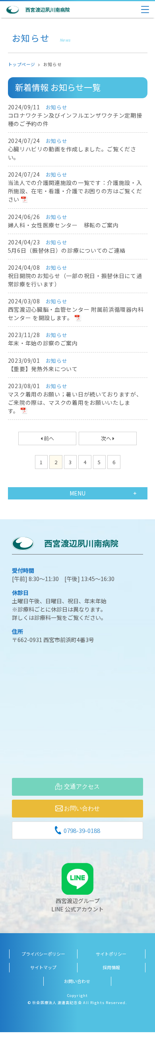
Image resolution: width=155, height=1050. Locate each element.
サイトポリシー (111, 954)
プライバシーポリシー (43, 954)
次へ (106, 438)
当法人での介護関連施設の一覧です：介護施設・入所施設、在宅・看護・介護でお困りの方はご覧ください (75, 191)
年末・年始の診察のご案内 (43, 343)
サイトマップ (43, 967)
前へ (48, 438)
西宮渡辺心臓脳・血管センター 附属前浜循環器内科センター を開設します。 (76, 313)
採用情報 (111, 967)
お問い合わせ (77, 981)
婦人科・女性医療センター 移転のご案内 (63, 225)
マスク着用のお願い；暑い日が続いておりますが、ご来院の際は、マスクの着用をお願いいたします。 (75, 402)
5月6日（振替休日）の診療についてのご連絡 (67, 250)
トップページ (21, 64)
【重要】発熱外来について (43, 369)
